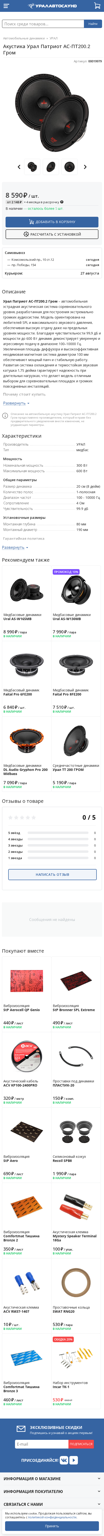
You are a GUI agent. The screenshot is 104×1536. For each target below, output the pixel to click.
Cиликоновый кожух (69, 1158)
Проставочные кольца (71, 1309)
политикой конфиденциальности (52, 1517)
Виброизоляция (21, 1007)
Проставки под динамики (73, 1083)
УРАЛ (54, 38)
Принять (52, 1526)
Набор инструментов (70, 1384)
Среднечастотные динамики (76, 767)
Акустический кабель (20, 1083)
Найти (93, 24)
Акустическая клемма (75, 1236)
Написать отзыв (52, 874)
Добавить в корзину (55, 221)
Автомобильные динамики (24, 38)
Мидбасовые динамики (22, 616)
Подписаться (81, 1444)
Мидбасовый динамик (21, 692)
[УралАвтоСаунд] (52, 5)
